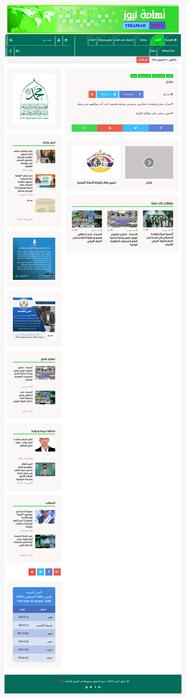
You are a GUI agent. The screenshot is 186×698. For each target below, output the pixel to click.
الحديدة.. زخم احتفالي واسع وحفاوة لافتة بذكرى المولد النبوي (87, 238)
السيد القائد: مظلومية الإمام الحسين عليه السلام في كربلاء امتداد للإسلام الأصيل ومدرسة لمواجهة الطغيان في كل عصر (23, 473)
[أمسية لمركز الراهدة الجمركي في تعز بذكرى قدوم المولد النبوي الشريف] (158, 218)
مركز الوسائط (168, 50)
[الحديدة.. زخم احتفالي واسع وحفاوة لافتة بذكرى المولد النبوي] (87, 218)
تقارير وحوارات (105, 40)
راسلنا (153, 50)
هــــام (30, 200)
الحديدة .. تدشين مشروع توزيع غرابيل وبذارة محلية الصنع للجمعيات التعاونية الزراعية (23, 373)
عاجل (134, 76)
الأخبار (158, 40)
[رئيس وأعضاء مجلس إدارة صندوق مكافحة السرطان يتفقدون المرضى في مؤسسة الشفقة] (45, 156)
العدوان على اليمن (124, 40)
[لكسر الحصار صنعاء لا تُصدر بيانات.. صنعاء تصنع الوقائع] (45, 445)
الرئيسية (169, 40)
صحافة (143, 40)
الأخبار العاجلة (158, 76)
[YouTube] (59, 39)
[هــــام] (45, 205)
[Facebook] (10, 50)
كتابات (92, 40)
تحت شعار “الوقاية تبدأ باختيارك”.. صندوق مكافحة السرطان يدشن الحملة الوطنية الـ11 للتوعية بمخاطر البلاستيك (24, 185)
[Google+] (18, 50)
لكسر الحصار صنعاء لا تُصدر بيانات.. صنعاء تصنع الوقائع (23, 442)
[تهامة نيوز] (93, 19)
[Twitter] (66, 39)
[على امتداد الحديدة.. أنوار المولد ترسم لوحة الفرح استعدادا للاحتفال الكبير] (45, 541)
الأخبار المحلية (144, 76)
